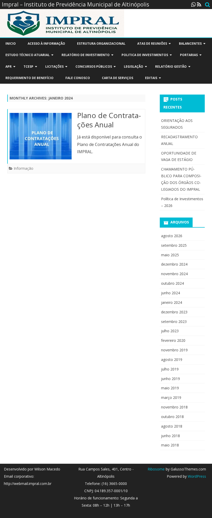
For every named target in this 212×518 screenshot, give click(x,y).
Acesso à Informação (46, 43)
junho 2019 (170, 378)
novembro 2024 (174, 273)
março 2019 (171, 397)
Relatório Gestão (171, 66)
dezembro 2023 (174, 312)
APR (8, 66)
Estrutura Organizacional (101, 43)
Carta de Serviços (117, 78)
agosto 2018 (171, 426)
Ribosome (156, 469)
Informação (23, 168)
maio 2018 (170, 445)
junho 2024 (170, 292)
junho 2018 (170, 435)
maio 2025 (170, 254)
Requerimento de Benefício (29, 78)
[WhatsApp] (193, 4)
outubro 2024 (172, 283)
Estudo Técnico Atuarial (27, 55)
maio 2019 (170, 387)
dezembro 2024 (174, 264)
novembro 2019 (174, 349)
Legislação (133, 66)
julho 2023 (170, 330)
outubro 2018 (172, 416)
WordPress (196, 476)
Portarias (189, 55)
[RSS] (199, 4)
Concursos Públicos (93, 66)
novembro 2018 (174, 407)
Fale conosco (77, 78)
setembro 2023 (174, 321)
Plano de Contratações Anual (109, 119)
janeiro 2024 (171, 302)
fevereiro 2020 (173, 340)
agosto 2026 (171, 235)
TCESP (28, 66)
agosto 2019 (171, 359)
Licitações (54, 66)
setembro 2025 (174, 245)
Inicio (10, 43)
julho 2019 (170, 369)
